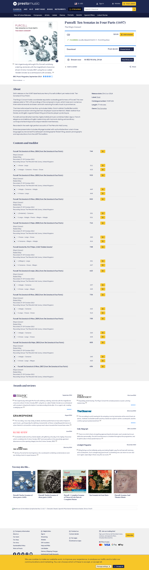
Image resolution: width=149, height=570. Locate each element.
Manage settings (102, 566)
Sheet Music (40, 9)
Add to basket (128, 34)
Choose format (125, 49)
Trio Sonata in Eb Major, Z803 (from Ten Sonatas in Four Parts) (41, 342)
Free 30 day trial (127, 60)
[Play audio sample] (14, 165)
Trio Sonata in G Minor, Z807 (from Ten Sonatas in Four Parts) (45, 366)
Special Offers (89, 15)
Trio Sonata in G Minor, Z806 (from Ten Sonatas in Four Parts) (41, 199)
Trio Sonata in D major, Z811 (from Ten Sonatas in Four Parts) (41, 271)
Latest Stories (102, 15)
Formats (71, 15)
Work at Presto (18, 548)
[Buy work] (102, 151)
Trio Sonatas (102, 108)
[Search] (134, 9)
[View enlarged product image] (35, 41)
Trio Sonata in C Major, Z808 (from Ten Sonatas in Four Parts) (41, 223)
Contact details (74, 534)
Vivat (98, 97)
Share (134, 67)
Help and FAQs (45, 545)
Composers (38, 15)
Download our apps (75, 541)
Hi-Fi (31, 9)
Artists (47, 15)
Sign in (101, 4)
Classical (17, 9)
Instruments (60, 9)
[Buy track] (102, 165)
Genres (62, 15)
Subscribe (130, 535)
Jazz (25, 9)
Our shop (16, 540)
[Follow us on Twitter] (19, 554)
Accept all (119, 566)
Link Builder (44, 548)
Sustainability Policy (19, 545)
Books (50, 9)
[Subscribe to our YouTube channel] (31, 554)
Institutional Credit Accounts (50, 554)
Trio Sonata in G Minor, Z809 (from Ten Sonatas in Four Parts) (41, 319)
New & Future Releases (22, 15)
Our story (16, 542)
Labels (54, 15)
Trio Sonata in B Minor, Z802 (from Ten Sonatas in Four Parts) (41, 295)
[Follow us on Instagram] (27, 554)
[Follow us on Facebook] (15, 554)
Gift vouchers (45, 542)
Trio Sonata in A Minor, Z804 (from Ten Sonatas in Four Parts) (41, 151)
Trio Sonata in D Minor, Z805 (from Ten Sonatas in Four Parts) (41, 175)
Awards (79, 15)
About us (16, 534)
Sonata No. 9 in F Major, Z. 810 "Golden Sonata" (36, 247)
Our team (16, 537)
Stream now (76, 60)
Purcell (15, 151)
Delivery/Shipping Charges (49, 551)
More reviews (17, 80)
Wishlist (117, 4)
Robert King (17, 157)
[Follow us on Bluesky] (23, 554)
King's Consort (18, 155)
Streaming (76, 9)
